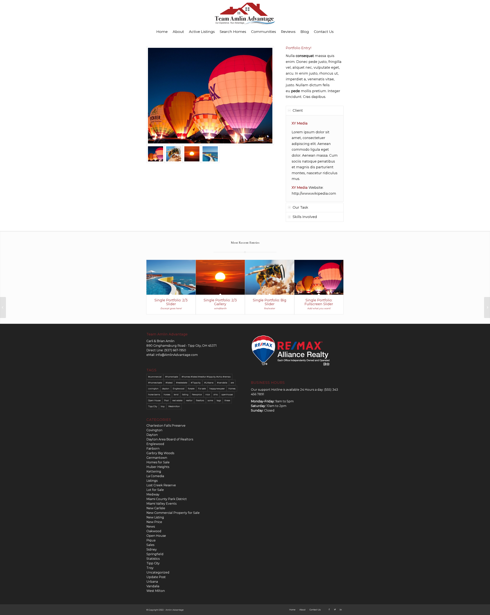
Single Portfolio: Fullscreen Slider (319, 302)
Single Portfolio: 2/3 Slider (171, 302)
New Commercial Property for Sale (173, 513)
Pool (166, 400)
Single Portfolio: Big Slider (269, 302)
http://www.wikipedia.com (314, 193)
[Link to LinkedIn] (341, 609)
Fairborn (152, 448)
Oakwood (153, 531)
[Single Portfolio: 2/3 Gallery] (220, 277)
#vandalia (222, 382)
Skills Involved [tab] (305, 217)
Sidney (151, 549)
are (232, 382)
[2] (210, 95)
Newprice (197, 394)
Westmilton (174, 406)
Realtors (200, 400)
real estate (177, 400)
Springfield (154, 554)
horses (167, 394)
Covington (154, 430)
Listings (152, 480)
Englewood (178, 388)
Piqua (150, 540)
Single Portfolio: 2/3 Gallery (220, 302)
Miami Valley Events (161, 503)
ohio (215, 394)
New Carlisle (155, 508)
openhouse (227, 394)
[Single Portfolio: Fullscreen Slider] (319, 277)
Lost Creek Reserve (161, 485)
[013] (192, 154)
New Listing (155, 517)
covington (153, 388)
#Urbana (208, 382)
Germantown (156, 458)
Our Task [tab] (300, 207)
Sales (150, 545)
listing (185, 394)
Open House (154, 400)
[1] (210, 154)
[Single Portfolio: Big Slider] (269, 277)
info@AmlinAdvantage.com (177, 355)
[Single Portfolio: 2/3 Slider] (171, 277)
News (150, 526)
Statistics (153, 558)
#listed (169, 382)
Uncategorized (157, 572)
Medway (152, 494)
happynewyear (217, 388)
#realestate (181, 382)
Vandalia (152, 586)
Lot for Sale (155, 490)
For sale (202, 388)
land (176, 394)
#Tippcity (196, 382)
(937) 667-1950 (175, 350)
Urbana (152, 581)
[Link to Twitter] (335, 609)
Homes (231, 388)
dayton (165, 388)
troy (163, 406)
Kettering (153, 471)
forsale (191, 388)
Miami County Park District (166, 499)
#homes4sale (155, 382)
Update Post (156, 577)
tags (219, 400)
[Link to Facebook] (329, 609)
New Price (154, 522)
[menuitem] (162, 32)
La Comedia (155, 476)
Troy (150, 568)
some (210, 400)
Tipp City (152, 406)
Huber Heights (157, 467)
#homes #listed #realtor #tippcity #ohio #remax (206, 376)
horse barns (154, 394)
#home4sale (171, 376)
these (227, 400)
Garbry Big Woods (160, 453)
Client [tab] (298, 110)
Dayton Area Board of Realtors (169, 439)
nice (207, 394)
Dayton (152, 435)
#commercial (155, 376)
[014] (174, 154)
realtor (189, 400)
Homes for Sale (158, 462)
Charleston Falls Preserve (165, 425)
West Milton (155, 591)
